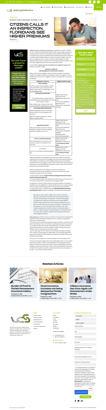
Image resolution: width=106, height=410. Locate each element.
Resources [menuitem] (89, 7)
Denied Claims (37, 324)
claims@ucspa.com (59, 335)
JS (16, 39)
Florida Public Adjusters (29, 20)
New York (55, 322)
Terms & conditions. (20, 407)
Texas (54, 319)
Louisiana (55, 321)
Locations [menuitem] (89, 13)
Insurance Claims (15, 20)
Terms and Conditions (81, 388)
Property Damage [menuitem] (57, 7)
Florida (54, 315)
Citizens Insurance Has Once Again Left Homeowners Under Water (81, 290)
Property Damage (38, 317)
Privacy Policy (80, 80)
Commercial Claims (38, 322)
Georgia (55, 326)
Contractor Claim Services (40, 326)
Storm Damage (37, 315)
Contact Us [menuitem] (81, 7)
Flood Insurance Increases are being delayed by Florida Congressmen (52, 290)
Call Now (98, 7)
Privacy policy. (13, 407)
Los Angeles (55, 317)
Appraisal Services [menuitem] (70, 7)
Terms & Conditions (82, 82)
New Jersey (55, 324)
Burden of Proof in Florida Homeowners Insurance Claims (22, 288)
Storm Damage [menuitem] (46, 7)
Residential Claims (38, 319)
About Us (36, 328)
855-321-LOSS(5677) (60, 337)
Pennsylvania (56, 328)
